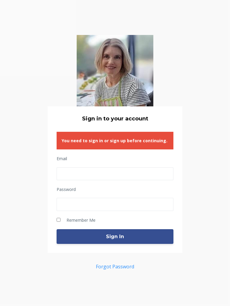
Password (66, 189)
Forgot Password (115, 266)
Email (62, 158)
